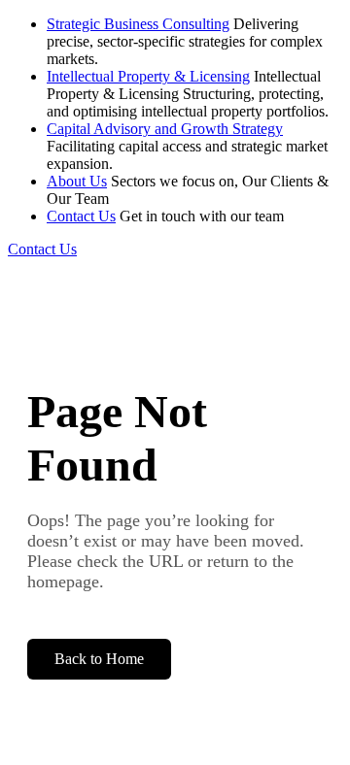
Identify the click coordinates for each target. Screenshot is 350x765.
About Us (77, 181)
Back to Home (99, 658)
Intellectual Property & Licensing (148, 76)
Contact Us (81, 216)
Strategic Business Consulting (138, 24)
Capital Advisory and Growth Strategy (165, 128)
